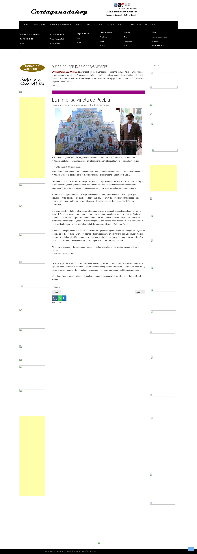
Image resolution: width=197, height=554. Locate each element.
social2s (59, 302)
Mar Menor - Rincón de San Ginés (29, 34)
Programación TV (129, 41)
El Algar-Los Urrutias (83, 34)
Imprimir (57, 287)
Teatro (130, 25)
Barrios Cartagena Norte (57, 34)
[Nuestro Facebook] (116, 5)
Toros (125, 37)
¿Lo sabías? (155, 41)
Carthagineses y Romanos (60, 25)
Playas (22, 43)
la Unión (79, 43)
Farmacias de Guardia (106, 32)
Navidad (110, 25)
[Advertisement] (32, 137)
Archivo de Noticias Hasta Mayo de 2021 (121, 15)
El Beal (79, 38)
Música (121, 25)
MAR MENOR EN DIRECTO (27, 39)
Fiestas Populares (95, 25)
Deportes (102, 45)
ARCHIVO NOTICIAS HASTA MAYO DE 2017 (121, 12)
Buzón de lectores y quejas (159, 37)
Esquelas (102, 41)
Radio (125, 45)
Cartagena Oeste (55, 43)
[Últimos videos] (122, 5)
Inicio (25, 25)
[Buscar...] (132, 5)
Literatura (127, 32)
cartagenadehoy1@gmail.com (128, 9)
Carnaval (79, 25)
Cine (139, 25)
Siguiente (139, 292)
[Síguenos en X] (119, 5)
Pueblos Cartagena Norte (57, 39)
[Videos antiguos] (126, 5)
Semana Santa (39, 25)
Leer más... (56, 85)
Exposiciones (150, 25)
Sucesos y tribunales (157, 45)
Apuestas (154, 32)
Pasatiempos (103, 37)
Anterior (57, 292)
